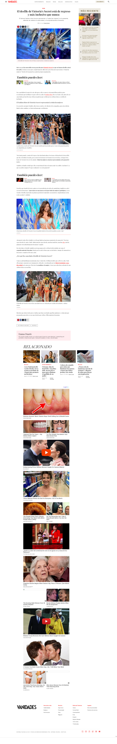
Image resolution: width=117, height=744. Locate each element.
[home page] (12, 2)
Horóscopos (68, 1)
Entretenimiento (39, 1)
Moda (54, 1)
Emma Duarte (47, 23)
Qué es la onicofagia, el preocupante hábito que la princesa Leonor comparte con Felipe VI (33, 83)
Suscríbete (100, 1)
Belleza (60, 1)
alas (64, 242)
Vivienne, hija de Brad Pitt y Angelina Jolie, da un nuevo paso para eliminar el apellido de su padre (49, 371)
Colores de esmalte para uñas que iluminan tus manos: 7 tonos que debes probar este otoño (67, 368)
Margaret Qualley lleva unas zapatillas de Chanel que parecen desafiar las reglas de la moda (90, 58)
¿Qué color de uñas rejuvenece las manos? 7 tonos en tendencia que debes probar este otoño (90, 51)
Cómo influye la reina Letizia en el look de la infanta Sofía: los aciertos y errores (61, 83)
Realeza (48, 1)
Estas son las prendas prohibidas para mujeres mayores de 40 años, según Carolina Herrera (33, 181)
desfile (34, 325)
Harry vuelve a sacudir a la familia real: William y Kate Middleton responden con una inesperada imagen (90, 29)
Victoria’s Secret (23, 325)
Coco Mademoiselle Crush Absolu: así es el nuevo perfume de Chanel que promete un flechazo (31, 370)
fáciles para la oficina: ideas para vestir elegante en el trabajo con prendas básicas (61, 181)
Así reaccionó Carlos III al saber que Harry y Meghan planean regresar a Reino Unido (90, 37)
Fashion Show (49, 94)
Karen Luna (35, 376)
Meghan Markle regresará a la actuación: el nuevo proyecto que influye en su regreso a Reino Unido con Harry (90, 44)
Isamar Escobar (52, 378)
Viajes (76, 1)
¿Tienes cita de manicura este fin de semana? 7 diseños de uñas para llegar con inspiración (85, 370)
